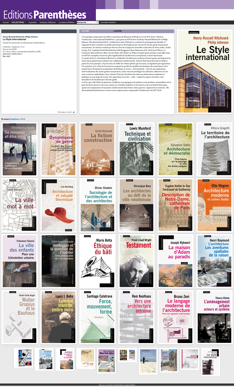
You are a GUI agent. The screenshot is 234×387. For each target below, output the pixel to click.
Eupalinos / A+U (17, 119)
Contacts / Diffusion (48, 22)
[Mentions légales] (124, 385)
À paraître (33, 22)
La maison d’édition (66, 22)
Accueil (6, 22)
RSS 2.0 (133, 385)
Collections (18, 22)
